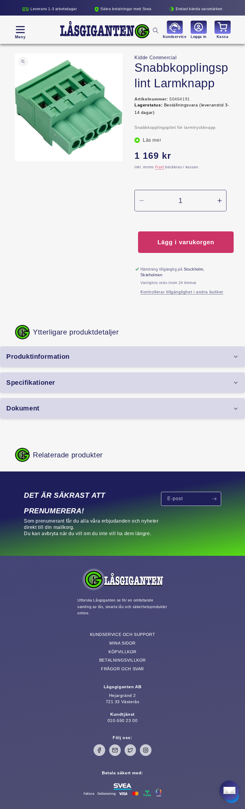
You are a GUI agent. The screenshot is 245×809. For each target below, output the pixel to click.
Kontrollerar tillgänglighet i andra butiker (181, 291)
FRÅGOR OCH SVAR (122, 668)
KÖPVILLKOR (122, 651)
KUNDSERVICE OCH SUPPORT (122, 634)
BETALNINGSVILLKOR (122, 660)
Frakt (159, 167)
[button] (20, 29)
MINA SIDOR (122, 643)
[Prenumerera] (214, 499)
